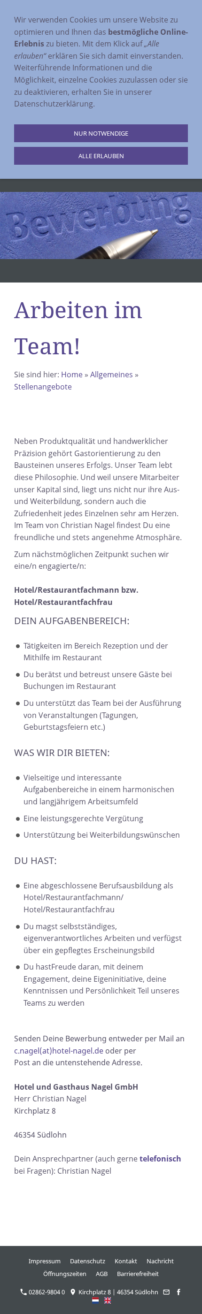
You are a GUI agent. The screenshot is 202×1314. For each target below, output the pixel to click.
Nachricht (160, 1261)
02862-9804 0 (46, 1292)
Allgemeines (111, 374)
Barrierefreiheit (138, 1273)
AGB (102, 1273)
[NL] (96, 1300)
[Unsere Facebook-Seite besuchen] (179, 1292)
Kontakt (126, 1261)
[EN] (108, 1300)
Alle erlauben (101, 156)
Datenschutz (87, 1261)
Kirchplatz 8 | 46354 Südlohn (117, 1292)
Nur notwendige (101, 133)
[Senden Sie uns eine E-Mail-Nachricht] (167, 1292)
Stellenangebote (43, 387)
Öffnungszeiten (64, 1273)
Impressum (45, 1261)
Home (72, 374)
